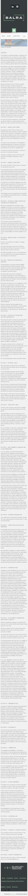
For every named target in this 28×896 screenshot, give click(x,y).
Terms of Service (11, 881)
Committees (10, 878)
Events (16, 878)
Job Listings (22, 878)
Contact (3, 881)
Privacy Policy (20, 881)
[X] (2, 890)
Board (3, 878)
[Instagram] (17, 7)
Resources (15, 886)
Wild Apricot (13, 894)
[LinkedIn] (13, 7)
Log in (14, 30)
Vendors (9, 886)
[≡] (24, 36)
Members (3, 886)
